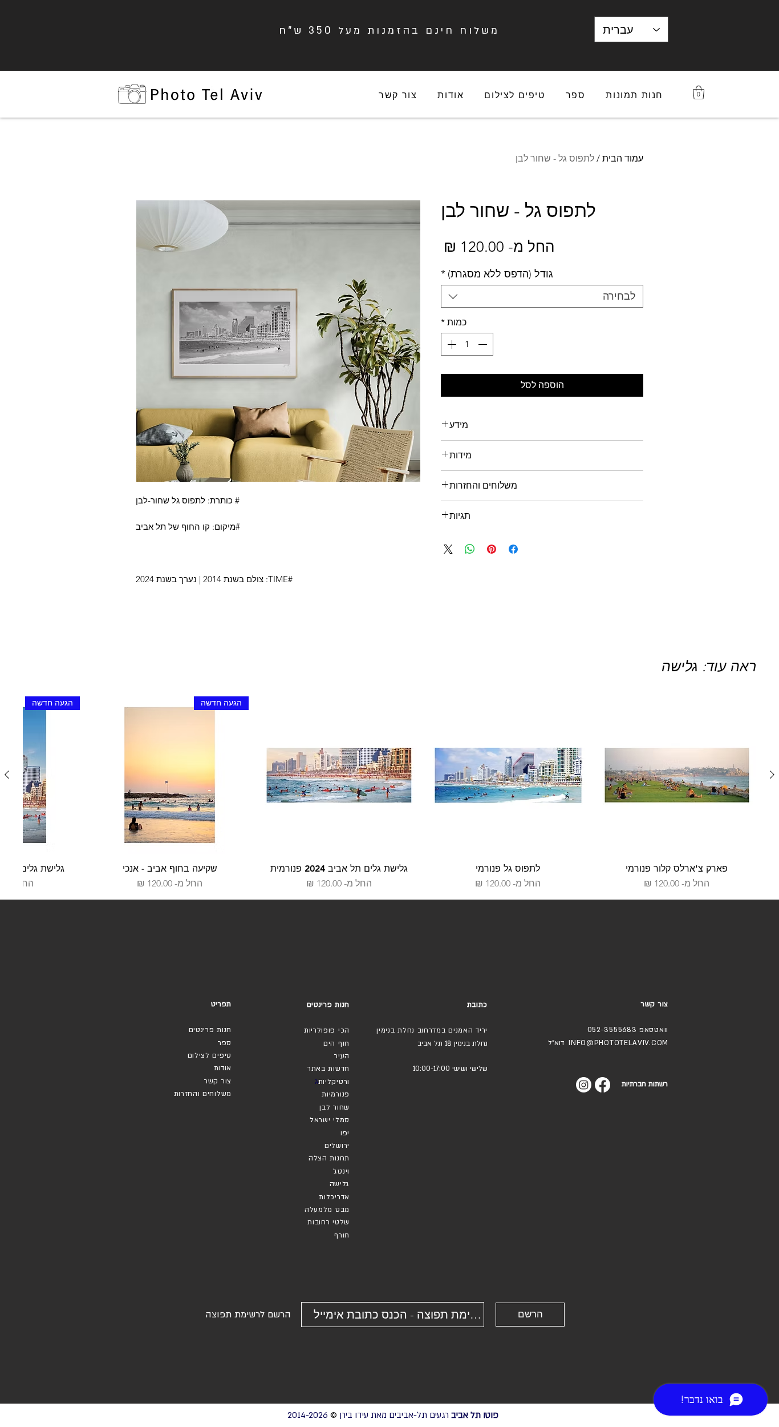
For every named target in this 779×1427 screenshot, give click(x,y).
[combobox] (542, 296)
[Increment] (451, 344)
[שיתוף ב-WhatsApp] (470, 549)
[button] (634, 95)
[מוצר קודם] (772, 774)
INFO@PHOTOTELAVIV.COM (618, 1042)
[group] (389, 793)
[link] (698, 92)
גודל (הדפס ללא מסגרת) (497, 274)
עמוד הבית (622, 158)
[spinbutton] (467, 344)
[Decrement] (484, 344)
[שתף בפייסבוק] (513, 549)
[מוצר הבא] (7, 774)
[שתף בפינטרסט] (491, 549)
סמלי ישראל (330, 1119)
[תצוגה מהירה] (677, 775)
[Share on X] (448, 549)
